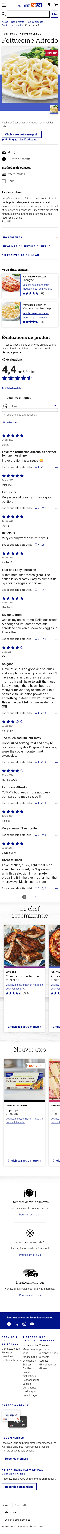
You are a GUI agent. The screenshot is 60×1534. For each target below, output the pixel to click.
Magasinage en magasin (30, 1358)
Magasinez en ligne (31, 1351)
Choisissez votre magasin (21, 134)
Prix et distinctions (29, 1374)
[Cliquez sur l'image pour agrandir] (30, 75)
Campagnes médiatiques (30, 1389)
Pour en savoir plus (30, 1214)
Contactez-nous (11, 1348)
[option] (24, 980)
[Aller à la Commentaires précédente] (18, 897)
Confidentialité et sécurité (17, 1519)
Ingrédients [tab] (12, 237)
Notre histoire (30, 1345)
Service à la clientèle (10, 1340)
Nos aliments (17, 21)
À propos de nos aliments (48, 1355)
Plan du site (10, 1512)
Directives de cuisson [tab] (21, 255)
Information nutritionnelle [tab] (26, 246)
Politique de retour (12, 1360)
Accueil (5, 21)
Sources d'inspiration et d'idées (47, 1364)
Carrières (28, 1368)
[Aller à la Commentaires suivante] (41, 897)
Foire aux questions (7, 1354)
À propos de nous (30, 1339)
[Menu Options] (56, 467)
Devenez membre (16, 1458)
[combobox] (30, 405)
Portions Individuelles (12, 25)
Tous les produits (34, 21)
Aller (55, 14)
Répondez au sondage (19, 1487)
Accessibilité (21, 1504)
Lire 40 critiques (28, 139)
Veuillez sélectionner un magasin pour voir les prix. (37, 286)
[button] (4, 5)
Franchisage (30, 1395)
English (5, 1504)
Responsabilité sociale (31, 1381)
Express (27, 1364)
